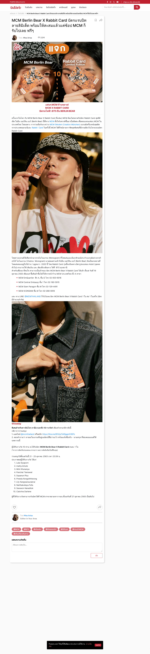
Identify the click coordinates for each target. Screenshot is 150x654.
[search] (137, 7)
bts (27, 529)
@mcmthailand (27, 434)
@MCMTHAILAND (33, 296)
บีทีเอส (65, 529)
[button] (100, 20)
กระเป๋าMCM (78, 529)
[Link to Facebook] (107, 2)
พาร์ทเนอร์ (63, 7)
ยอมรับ (98, 645)
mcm (17, 529)
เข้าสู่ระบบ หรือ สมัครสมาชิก (131, 2)
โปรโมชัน (28, 7)
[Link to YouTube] (117, 2)
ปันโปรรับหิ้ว (51, 7)
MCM (51, 121)
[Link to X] (114, 2)
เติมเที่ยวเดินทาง (21, 533)
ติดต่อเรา (82, 7)
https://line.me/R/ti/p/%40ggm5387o (58, 434)
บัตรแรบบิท (51, 529)
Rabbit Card (37, 127)
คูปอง (73, 7)
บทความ (39, 7)
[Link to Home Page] (15, 7)
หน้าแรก (12, 13)
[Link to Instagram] (110, 2)
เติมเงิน (38, 529)
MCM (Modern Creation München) (65, 124)
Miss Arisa (27, 37)
